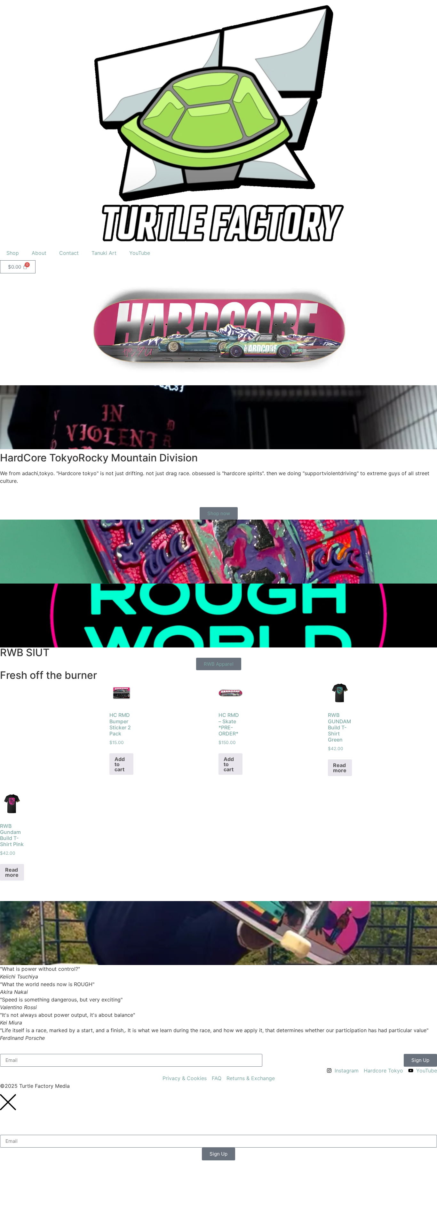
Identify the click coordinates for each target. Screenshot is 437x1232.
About (39, 253)
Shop (12, 253)
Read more (339, 767)
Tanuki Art (103, 253)
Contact (69, 253)
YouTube (139, 253)
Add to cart (120, 764)
